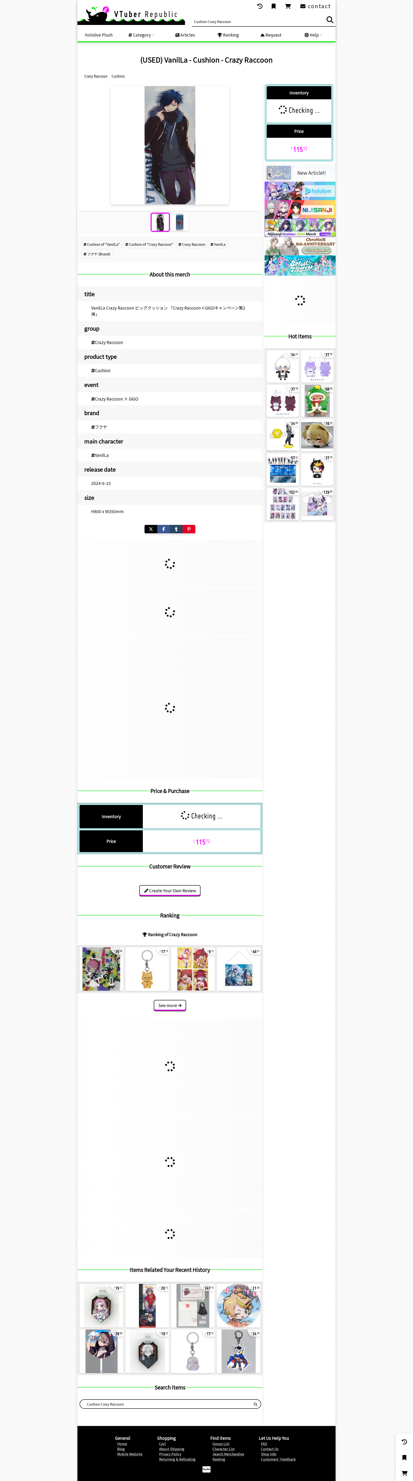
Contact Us (270, 1448)
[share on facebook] (163, 529)
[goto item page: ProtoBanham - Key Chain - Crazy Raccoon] (238, 1351)
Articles (187, 35)
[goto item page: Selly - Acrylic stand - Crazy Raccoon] (101, 969)
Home (122, 1443)
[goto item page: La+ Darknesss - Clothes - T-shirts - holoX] (317, 504)
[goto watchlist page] (274, 6)
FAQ (264, 1443)
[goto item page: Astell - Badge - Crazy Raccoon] (147, 1351)
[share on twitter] (151, 529)
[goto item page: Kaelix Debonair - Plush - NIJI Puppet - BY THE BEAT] (283, 366)
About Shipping (171, 1448)
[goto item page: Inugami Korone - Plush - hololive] (317, 401)
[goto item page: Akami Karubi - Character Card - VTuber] (193, 969)
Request (273, 35)
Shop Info (268, 1453)
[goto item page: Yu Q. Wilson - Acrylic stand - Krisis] (283, 435)
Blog (121, 1448)
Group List (221, 1443)
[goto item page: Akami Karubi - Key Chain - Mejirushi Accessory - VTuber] (147, 969)
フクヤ (101, 427)
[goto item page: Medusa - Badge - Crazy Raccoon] (101, 1306)
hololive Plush (99, 35)
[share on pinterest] (189, 529)
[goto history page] (260, 6)
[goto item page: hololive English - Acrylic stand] (283, 470)
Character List (224, 1448)
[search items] (330, 20)
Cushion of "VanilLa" (103, 244)
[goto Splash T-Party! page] (300, 274)
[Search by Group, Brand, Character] (255, 1404)
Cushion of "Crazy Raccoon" (151, 244)
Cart (162, 1443)
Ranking (230, 35)
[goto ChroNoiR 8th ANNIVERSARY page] (300, 253)
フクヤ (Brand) (98, 253)
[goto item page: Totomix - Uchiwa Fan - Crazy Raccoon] (101, 1351)
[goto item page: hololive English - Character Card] (283, 504)
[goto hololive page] (300, 198)
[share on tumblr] (176, 529)
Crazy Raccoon (193, 244)
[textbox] (165, 1404)
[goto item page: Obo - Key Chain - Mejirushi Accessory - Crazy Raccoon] (193, 1351)
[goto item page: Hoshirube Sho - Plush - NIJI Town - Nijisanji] (317, 366)
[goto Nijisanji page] (300, 217)
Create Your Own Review (172, 891)
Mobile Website (129, 1453)
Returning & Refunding (177, 1459)
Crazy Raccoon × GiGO (116, 399)
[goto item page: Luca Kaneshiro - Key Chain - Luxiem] (317, 435)
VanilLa (219, 244)
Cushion (103, 370)
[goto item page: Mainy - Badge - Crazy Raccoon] (238, 1306)
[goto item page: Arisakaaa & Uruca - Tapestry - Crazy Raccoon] (238, 969)
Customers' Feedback (278, 1459)
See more (168, 1005)
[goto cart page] (288, 6)
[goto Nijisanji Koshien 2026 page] (300, 235)
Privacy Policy (170, 1453)
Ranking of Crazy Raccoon (172, 934)
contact (318, 6)
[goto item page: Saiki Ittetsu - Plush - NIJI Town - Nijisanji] (283, 401)
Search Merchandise (228, 1453)
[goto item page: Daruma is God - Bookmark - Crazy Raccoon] (147, 1306)
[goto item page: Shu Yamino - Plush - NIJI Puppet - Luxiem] (317, 470)
